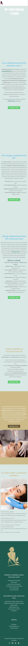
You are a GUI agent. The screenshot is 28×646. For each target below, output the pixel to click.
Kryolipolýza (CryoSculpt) (14, 580)
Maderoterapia (14, 605)
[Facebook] (12, 643)
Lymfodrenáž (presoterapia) (14, 584)
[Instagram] (9, 643)
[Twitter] (15, 643)
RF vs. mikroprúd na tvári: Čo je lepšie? (11, 532)
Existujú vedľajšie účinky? (8, 526)
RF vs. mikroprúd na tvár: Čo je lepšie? (11, 524)
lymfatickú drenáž (16, 251)
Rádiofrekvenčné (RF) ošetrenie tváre (14, 601)
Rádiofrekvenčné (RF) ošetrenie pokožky (14, 603)
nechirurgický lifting (6, 71)
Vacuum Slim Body (14, 589)
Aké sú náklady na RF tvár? (8, 518)
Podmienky (14, 610)
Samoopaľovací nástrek (14, 609)
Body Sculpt (14, 582)
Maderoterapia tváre (14, 607)
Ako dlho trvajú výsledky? (8, 511)
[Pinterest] (18, 643)
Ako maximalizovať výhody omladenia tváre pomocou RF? (14, 529)
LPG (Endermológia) (14, 588)
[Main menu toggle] (26, 3)
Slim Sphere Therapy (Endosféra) (14, 586)
